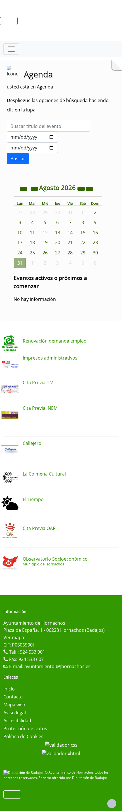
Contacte (13, 697)
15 (82, 232)
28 (70, 253)
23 (95, 242)
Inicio (9, 689)
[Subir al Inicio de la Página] (111, 803)
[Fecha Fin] (32, 147)
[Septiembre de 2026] (89, 188)
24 (19, 253)
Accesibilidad (17, 720)
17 (19, 242)
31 (19, 263)
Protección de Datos (25, 728)
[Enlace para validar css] (61, 744)
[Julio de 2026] (35, 188)
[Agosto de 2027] (81, 188)
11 (32, 232)
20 (57, 242)
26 (45, 253)
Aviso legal (14, 712)
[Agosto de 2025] (24, 188)
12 (45, 232)
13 (57, 232)
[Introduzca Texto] (48, 126)
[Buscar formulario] (18, 158)
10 (19, 232)
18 (32, 242)
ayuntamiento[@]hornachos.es (57, 666)
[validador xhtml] (61, 753)
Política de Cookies (23, 736)
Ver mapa (13, 637)
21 (70, 242)
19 (45, 242)
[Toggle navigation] (11, 49)
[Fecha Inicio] (32, 137)
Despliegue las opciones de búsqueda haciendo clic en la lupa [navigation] (58, 105)
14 (70, 232)
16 (95, 232)
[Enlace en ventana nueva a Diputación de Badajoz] (24, 772)
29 (82, 253)
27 (57, 253)
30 (95, 253)
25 (32, 253)
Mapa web (14, 705)
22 (82, 242)
